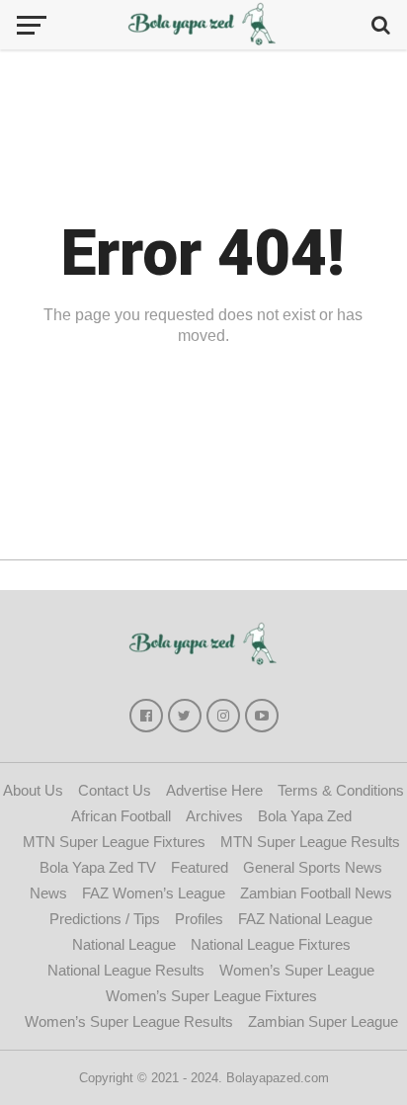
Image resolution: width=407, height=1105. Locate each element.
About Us (33, 790)
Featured (199, 867)
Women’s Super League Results (129, 1021)
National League (124, 944)
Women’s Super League (296, 970)
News (48, 893)
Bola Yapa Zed (305, 816)
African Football (121, 816)
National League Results (125, 970)
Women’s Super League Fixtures (211, 995)
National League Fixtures (271, 944)
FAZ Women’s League (153, 893)
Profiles (199, 918)
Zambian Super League (323, 1021)
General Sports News (312, 867)
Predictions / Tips (104, 918)
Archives (214, 816)
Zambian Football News (316, 893)
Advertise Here (214, 790)
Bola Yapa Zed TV (98, 867)
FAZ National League (305, 918)
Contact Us (114, 790)
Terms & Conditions (341, 790)
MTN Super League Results (310, 841)
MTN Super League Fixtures (114, 841)
